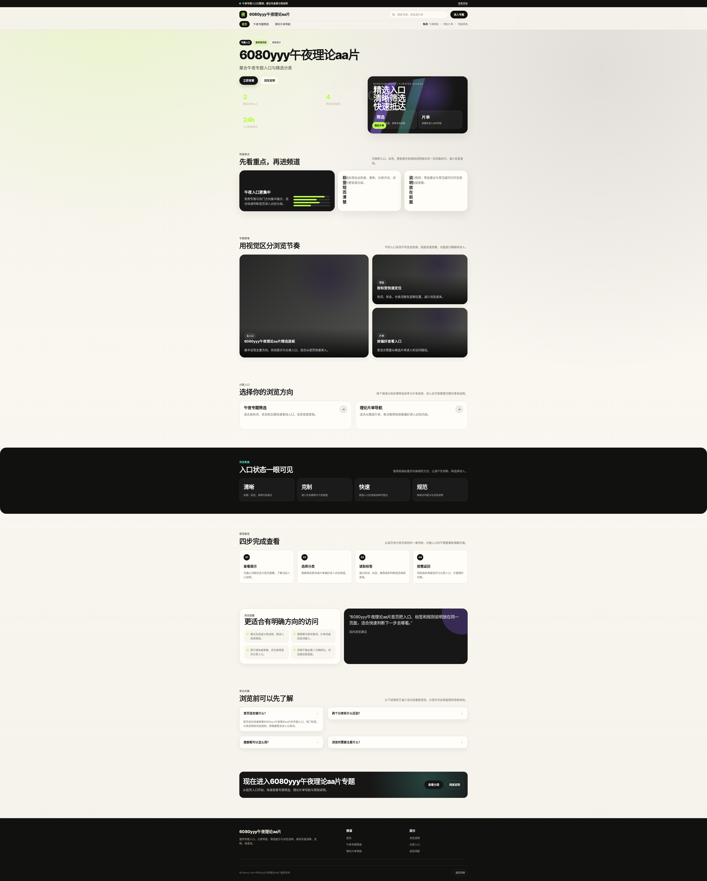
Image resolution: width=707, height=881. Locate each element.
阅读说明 (454, 784)
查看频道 (463, 3)
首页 (244, 24)
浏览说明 (269, 80)
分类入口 (414, 844)
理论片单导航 (283, 24)
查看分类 (433, 784)
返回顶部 (414, 851)
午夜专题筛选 (261, 24)
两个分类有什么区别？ (346, 713)
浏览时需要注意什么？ (346, 742)
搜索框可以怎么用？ (257, 742)
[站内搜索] (418, 14)
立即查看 (248, 80)
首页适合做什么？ (255, 713)
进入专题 (459, 14)
